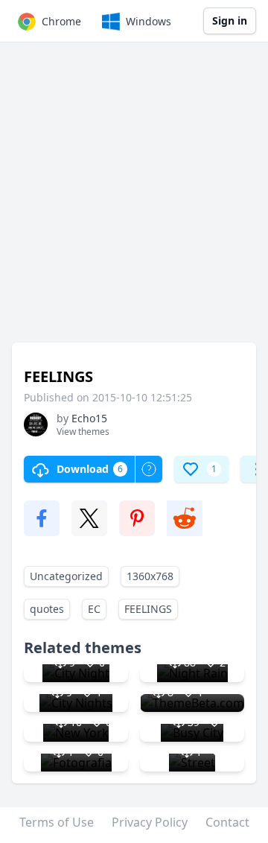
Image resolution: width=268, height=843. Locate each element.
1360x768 (150, 576)
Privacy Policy (150, 822)
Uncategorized (66, 576)
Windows (148, 21)
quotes (47, 609)
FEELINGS (148, 609)
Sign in (229, 20)
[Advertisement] (134, 200)
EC (94, 609)
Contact (227, 822)
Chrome (61, 21)
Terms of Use (56, 822)
